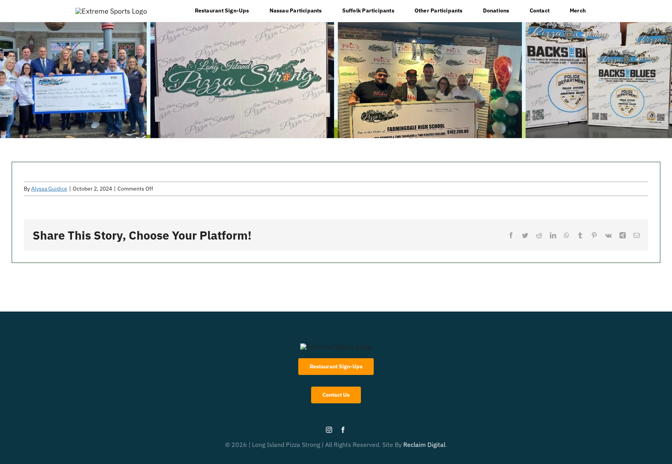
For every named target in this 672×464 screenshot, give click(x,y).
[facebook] (343, 430)
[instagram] (329, 430)
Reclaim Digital (424, 444)
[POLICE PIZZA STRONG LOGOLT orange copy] (111, 11)
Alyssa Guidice (49, 188)
